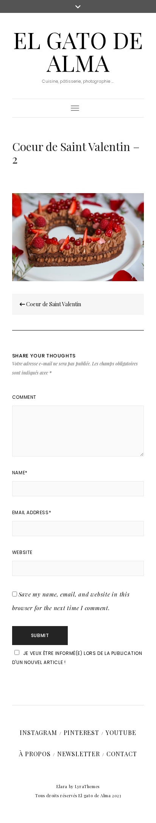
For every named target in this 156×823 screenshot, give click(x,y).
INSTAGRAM (38, 732)
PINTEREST (81, 732)
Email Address (31, 512)
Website (22, 552)
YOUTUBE (121, 732)
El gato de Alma (78, 50)
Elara (61, 786)
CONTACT (121, 754)
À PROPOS (34, 754)
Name (20, 472)
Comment (24, 397)
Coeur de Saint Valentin (53, 304)
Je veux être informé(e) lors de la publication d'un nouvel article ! (77, 658)
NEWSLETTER (78, 754)
